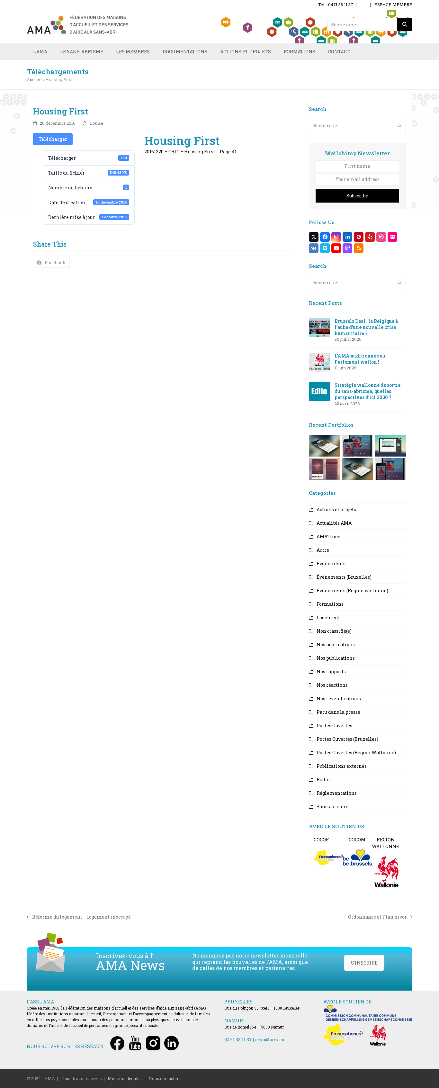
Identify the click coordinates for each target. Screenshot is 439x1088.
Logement (328, 617)
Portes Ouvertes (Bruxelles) (347, 739)
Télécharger (53, 139)
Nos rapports (331, 671)
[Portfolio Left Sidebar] (390, 468)
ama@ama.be (270, 1040)
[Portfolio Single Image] (357, 445)
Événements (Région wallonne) (352, 590)
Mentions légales (125, 1078)
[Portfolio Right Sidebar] (357, 468)
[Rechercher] (404, 24)
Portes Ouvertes (334, 725)
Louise (96, 123)
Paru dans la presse (338, 712)
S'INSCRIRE (364, 963)
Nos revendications (339, 698)
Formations (330, 604)
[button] (51, 262)
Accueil (34, 79)
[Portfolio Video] (390, 445)
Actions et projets (336, 509)
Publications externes (342, 766)
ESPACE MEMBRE (393, 4)
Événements (331, 563)
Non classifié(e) (334, 631)
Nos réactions (332, 685)
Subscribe (357, 196)
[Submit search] (399, 126)
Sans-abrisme (332, 806)
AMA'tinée (328, 536)
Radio (323, 779)
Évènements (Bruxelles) (344, 577)
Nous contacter (163, 1078)
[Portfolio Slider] (324, 445)
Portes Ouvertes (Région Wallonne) (356, 752)
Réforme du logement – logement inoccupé (79, 917)
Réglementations (337, 793)
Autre (323, 550)
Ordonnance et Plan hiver (377, 917)
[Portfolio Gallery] (324, 468)
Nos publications (336, 644)
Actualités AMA (334, 523)
